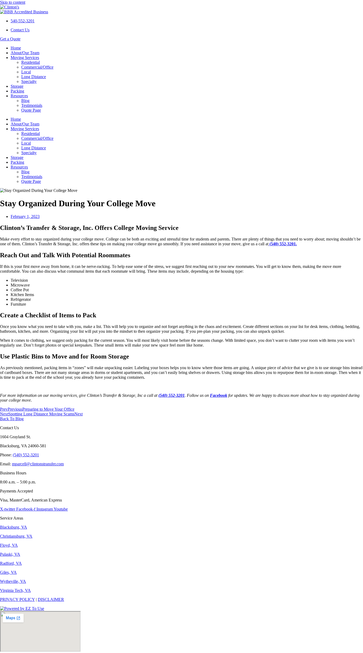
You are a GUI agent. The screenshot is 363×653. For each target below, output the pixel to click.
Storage (17, 86)
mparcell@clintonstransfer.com (38, 464)
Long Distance (33, 76)
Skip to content (12, 2)
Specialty (29, 81)
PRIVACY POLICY (17, 599)
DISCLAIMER (51, 599)
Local (26, 72)
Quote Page (31, 110)
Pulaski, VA (10, 554)
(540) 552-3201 (26, 455)
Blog (25, 100)
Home (16, 48)
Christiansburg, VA (16, 536)
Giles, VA (8, 572)
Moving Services (25, 57)
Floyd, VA (9, 545)
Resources (19, 96)
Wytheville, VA (13, 581)
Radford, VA (11, 563)
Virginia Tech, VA (15, 590)
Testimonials (31, 105)
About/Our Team (25, 52)
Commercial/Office (37, 67)
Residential (30, 62)
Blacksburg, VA (13, 527)
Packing (17, 91)
